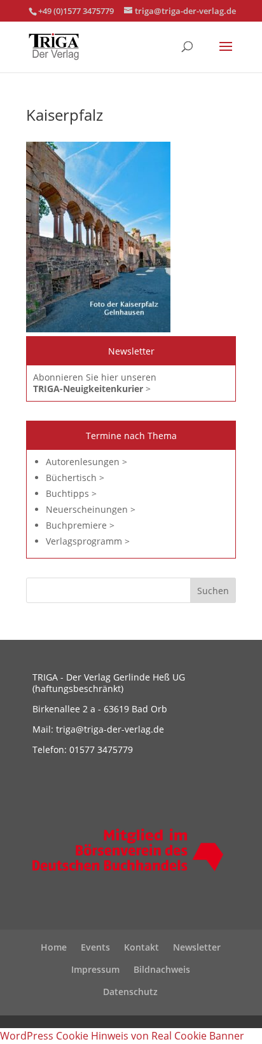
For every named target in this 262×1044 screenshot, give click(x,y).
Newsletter (197, 947)
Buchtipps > (71, 493)
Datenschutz (130, 992)
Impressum (95, 969)
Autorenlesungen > (86, 462)
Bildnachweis (162, 969)
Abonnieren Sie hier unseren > (94, 383)
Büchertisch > (75, 477)
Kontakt (141, 947)
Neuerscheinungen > (90, 509)
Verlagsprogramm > (88, 541)
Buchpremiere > (80, 525)
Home (54, 947)
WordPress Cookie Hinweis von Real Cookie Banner (122, 1036)
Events (95, 947)
